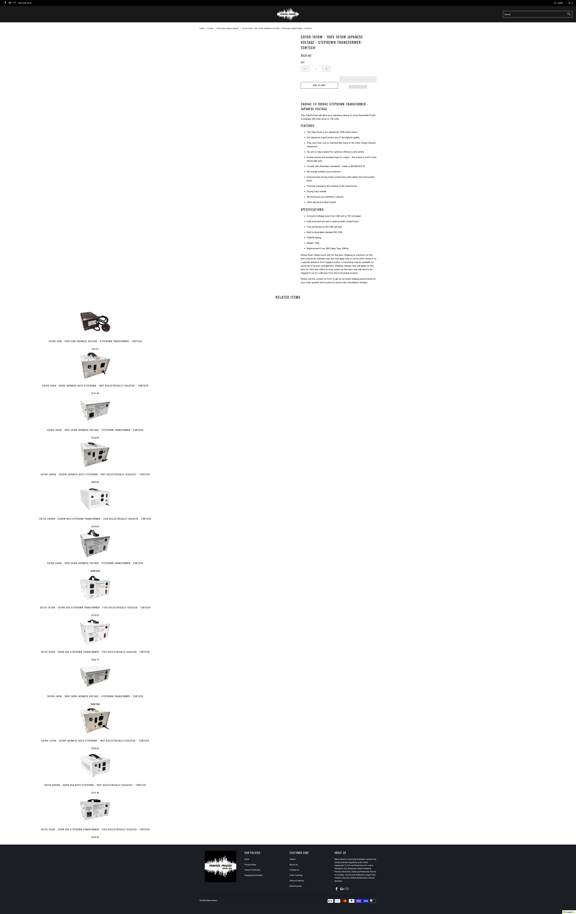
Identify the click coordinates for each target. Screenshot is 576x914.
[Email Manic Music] (14, 3)
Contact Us (294, 870)
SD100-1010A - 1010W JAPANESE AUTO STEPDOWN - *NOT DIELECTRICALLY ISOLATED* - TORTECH (95, 721)
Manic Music (211, 900)
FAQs (246, 859)
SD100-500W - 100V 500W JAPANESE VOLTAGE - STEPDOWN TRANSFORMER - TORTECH (95, 544)
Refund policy (296, 886)
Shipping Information (253, 875)
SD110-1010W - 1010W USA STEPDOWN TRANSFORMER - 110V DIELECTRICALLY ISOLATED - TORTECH (95, 588)
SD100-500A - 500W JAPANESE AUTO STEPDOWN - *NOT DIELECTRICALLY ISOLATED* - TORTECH (95, 366)
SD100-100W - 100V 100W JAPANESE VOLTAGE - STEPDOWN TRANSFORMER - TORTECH (95, 677)
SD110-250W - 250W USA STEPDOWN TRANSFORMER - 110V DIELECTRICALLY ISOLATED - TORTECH (95, 810)
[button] (358, 79)
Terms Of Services (252, 870)
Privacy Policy (250, 864)
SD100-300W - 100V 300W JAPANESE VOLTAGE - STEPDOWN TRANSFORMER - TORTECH (95, 411)
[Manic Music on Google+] (9, 3)
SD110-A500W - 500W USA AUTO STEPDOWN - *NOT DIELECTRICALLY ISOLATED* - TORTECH (95, 766)
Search (293, 859)
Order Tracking (296, 875)
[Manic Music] (288, 14)
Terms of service (297, 881)
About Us (294, 864)
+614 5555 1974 (24, 3)
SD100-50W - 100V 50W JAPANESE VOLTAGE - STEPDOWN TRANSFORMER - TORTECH (95, 322)
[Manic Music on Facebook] (5, 3)
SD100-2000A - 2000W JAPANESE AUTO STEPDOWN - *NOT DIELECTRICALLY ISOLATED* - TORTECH (95, 455)
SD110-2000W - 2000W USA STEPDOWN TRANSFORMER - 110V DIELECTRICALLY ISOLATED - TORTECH (95, 499)
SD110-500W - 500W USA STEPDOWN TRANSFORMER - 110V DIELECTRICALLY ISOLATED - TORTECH (95, 632)
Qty (302, 62)
